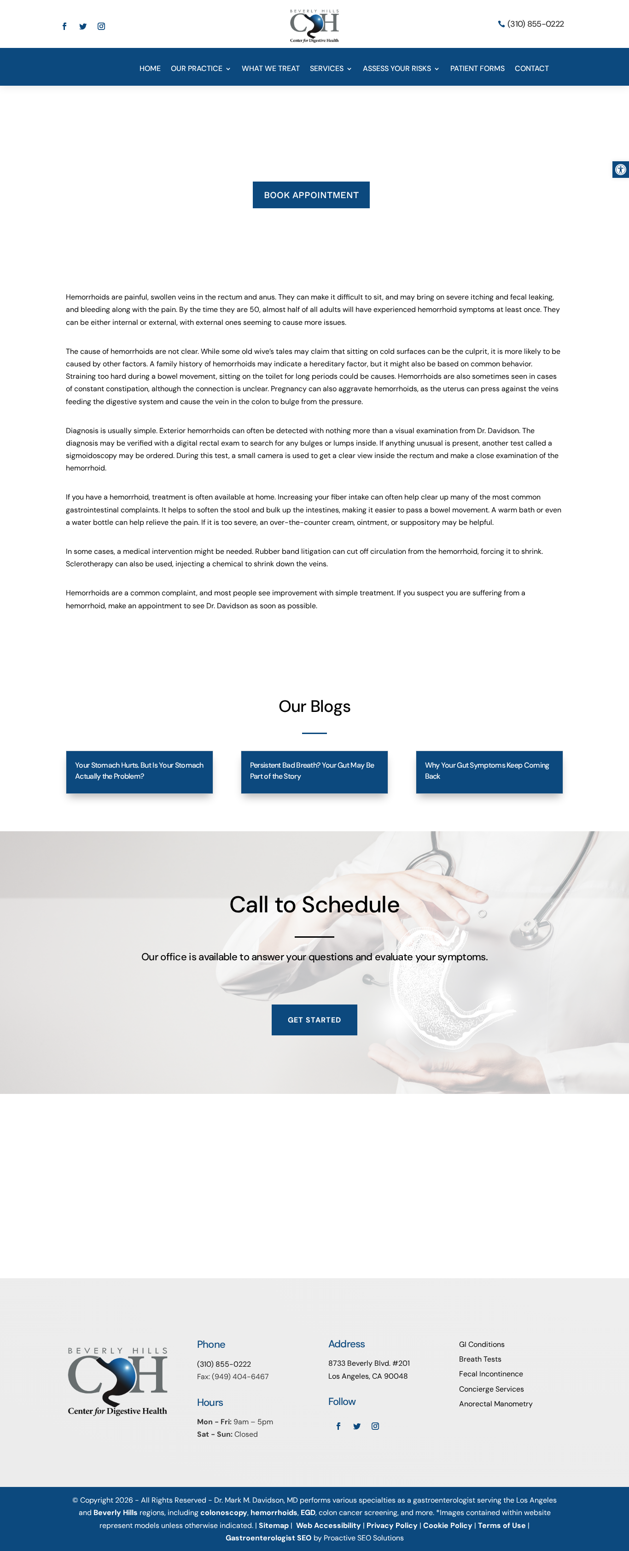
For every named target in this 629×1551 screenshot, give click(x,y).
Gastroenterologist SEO (269, 1538)
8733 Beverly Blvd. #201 (369, 1363)
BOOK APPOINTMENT (311, 194)
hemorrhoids (273, 1512)
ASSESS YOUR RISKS (397, 69)
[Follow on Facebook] (64, 26)
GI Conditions (482, 1344)
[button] (620, 169)
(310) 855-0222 (535, 23)
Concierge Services (491, 1389)
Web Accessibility (328, 1525)
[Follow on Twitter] (83, 26)
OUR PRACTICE (196, 69)
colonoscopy (223, 1512)
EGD (308, 1512)
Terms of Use (502, 1525)
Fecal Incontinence (491, 1374)
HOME (150, 69)
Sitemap (274, 1525)
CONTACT (532, 69)
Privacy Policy (392, 1525)
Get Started (314, 1020)
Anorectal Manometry (496, 1404)
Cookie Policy (447, 1525)
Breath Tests (480, 1359)
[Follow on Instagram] (101, 26)
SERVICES (327, 69)
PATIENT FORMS (477, 69)
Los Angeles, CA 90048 (368, 1376)
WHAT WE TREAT (271, 69)
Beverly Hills (115, 1512)
